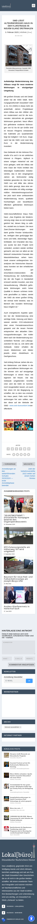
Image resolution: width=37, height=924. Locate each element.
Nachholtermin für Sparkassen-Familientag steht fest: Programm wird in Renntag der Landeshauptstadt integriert (21, 830)
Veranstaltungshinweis (23, 768)
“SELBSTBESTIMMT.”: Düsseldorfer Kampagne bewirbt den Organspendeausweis (16, 518)
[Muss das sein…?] (6, 809)
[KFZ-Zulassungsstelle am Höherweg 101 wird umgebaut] (18, 535)
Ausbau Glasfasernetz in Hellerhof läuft (17, 607)
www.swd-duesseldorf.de (19, 406)
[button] (33, 5)
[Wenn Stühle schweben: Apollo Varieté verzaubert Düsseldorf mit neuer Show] (6, 775)
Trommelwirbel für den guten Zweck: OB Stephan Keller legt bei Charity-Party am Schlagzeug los (21, 787)
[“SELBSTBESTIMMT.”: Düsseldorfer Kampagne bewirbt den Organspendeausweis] (18, 504)
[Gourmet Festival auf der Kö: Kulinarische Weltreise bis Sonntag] (6, 764)
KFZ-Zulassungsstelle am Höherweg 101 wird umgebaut (17, 549)
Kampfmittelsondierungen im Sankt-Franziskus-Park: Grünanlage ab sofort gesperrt (20, 799)
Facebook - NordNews (14, 913)
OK (29, 681)
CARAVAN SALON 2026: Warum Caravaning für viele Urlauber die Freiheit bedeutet (21, 818)
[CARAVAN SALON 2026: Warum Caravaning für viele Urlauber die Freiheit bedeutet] (6, 817)
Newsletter (13, 758)
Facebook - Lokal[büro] (15, 906)
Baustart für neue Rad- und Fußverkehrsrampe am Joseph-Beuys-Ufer (18, 578)
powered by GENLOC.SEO (15, 919)
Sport (11, 835)
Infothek (23, 32)
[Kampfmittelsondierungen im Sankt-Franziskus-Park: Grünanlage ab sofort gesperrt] (6, 798)
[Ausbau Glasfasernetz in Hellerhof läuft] (18, 595)
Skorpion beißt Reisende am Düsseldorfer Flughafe (20, 755)
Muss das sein (21, 810)
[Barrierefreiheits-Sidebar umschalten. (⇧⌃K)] (31, 918)
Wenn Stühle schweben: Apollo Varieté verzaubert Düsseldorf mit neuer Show (21, 775)
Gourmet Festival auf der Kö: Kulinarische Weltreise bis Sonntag (20, 764)
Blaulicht (19, 758)
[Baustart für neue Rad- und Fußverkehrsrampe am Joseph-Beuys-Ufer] (18, 565)
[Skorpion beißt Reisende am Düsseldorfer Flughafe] (6, 755)
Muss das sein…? (16, 808)
